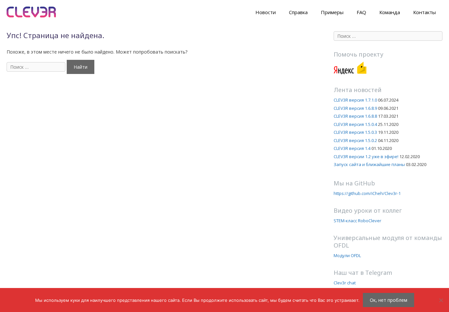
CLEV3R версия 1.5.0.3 (355, 132)
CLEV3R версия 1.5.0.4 (355, 124)
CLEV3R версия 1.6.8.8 (355, 116)
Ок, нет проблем (388, 300)
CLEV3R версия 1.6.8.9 (355, 108)
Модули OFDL (347, 255)
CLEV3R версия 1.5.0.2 (355, 140)
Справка (298, 12)
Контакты (424, 12)
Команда (389, 12)
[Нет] (440, 300)
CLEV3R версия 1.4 (352, 148)
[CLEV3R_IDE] (31, 11)
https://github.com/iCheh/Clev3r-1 (367, 193)
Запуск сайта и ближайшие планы (369, 164)
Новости (265, 12)
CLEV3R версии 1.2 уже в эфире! (366, 156)
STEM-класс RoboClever (357, 221)
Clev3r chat (345, 283)
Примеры (332, 12)
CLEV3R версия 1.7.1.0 (355, 100)
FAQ (361, 12)
